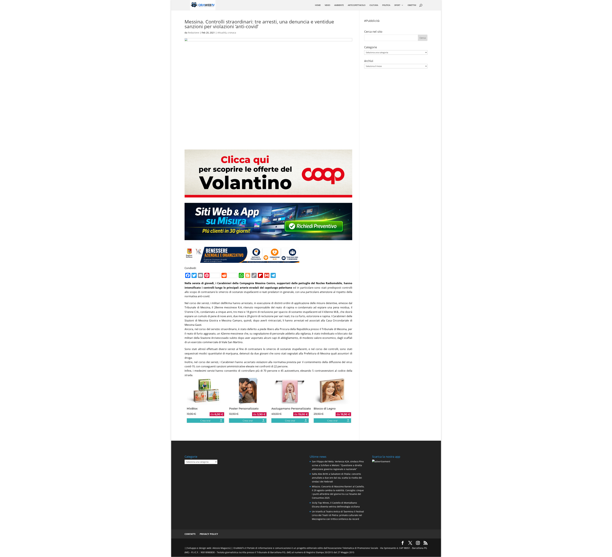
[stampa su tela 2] (268, 421)
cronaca (232, 32)
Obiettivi (412, 5)
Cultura (373, 5)
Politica (386, 5)
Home (318, 5)
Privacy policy (209, 533)
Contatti (190, 533)
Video (327, 5)
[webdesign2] (268, 241)
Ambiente (339, 5)
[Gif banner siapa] (242, 260)
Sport (397, 5)
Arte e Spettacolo (356, 5)
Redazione (193, 32)
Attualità (221, 32)
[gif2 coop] (268, 195)
